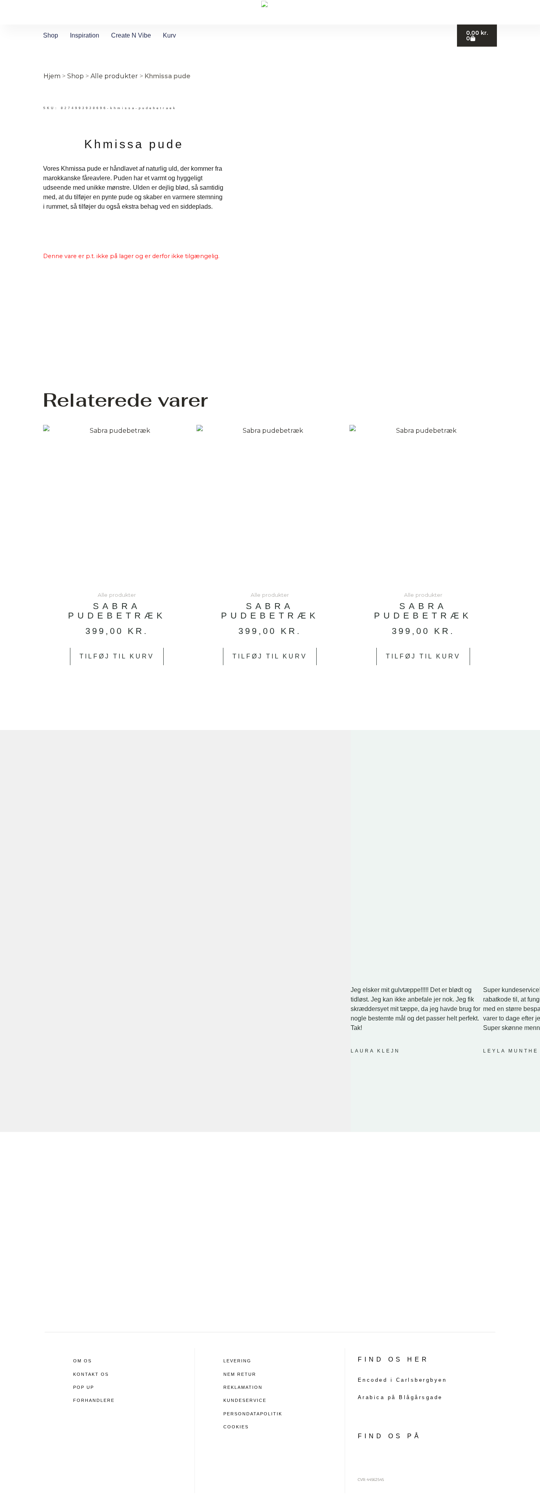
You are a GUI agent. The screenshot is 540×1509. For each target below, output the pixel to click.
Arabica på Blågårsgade (400, 1397)
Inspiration (84, 35)
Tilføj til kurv (116, 656)
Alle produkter (114, 76)
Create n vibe (131, 35)
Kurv (169, 35)
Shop (50, 35)
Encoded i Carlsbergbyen (402, 1380)
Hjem (51, 76)
